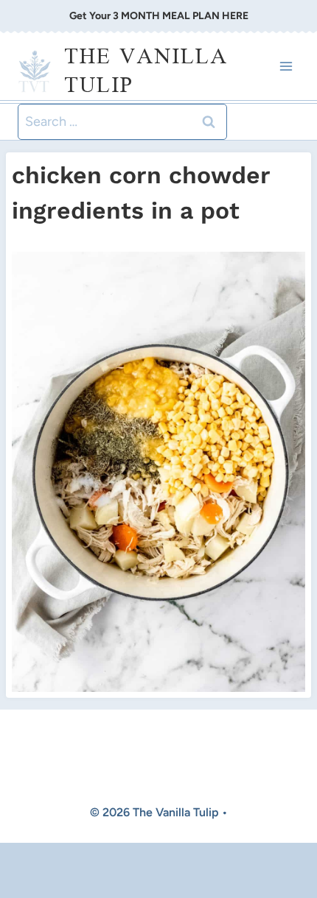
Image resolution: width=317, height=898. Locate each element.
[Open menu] (285, 66)
